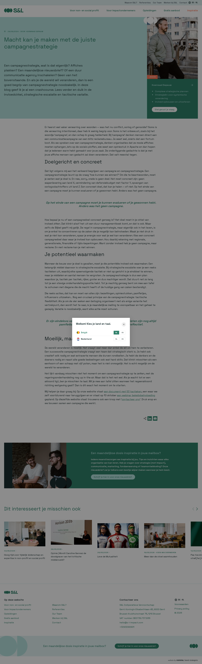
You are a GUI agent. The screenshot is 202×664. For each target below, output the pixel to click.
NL (116, 333)
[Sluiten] (124, 324)
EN (123, 333)
